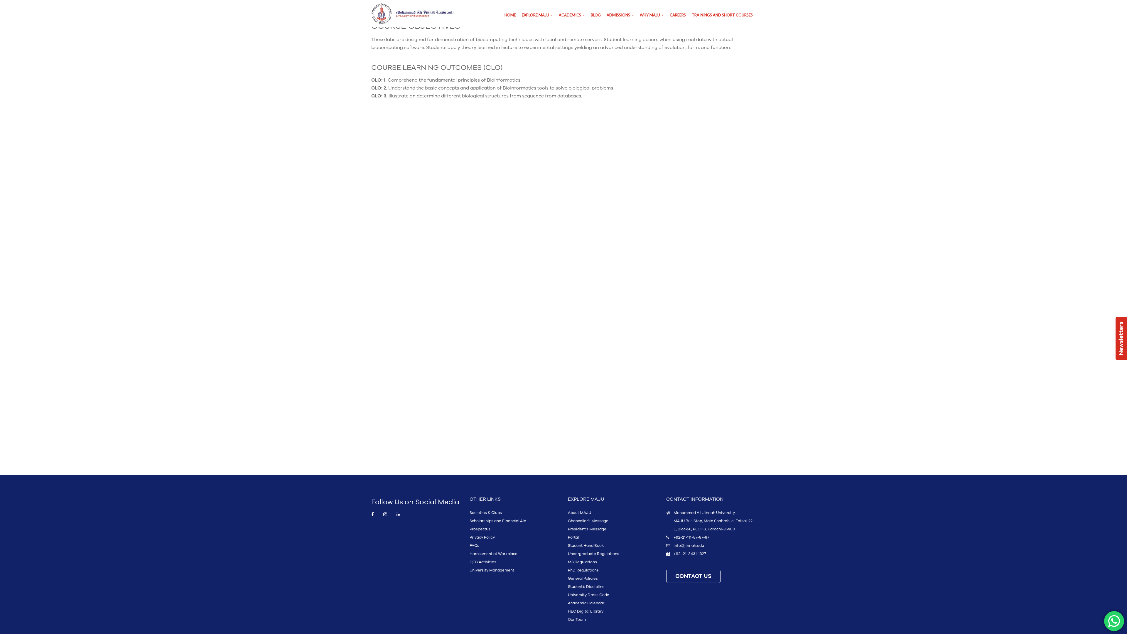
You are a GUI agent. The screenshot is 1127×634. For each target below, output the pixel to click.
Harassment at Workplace (493, 554)
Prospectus (480, 529)
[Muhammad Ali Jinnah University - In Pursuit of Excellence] (419, 13)
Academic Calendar (586, 603)
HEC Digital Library (585, 611)
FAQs (474, 545)
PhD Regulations (583, 570)
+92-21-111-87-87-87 (691, 537)
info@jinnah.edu (689, 545)
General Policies (583, 578)
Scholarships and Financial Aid (498, 521)
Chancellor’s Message (588, 521)
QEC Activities (483, 562)
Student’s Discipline (586, 586)
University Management (492, 570)
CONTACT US (693, 576)
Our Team (577, 619)
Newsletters (1121, 338)
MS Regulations (582, 562)
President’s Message (587, 529)
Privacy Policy (482, 537)
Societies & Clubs (486, 512)
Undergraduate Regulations (593, 554)
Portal (573, 537)
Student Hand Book (586, 545)
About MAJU (579, 512)
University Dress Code (588, 595)
